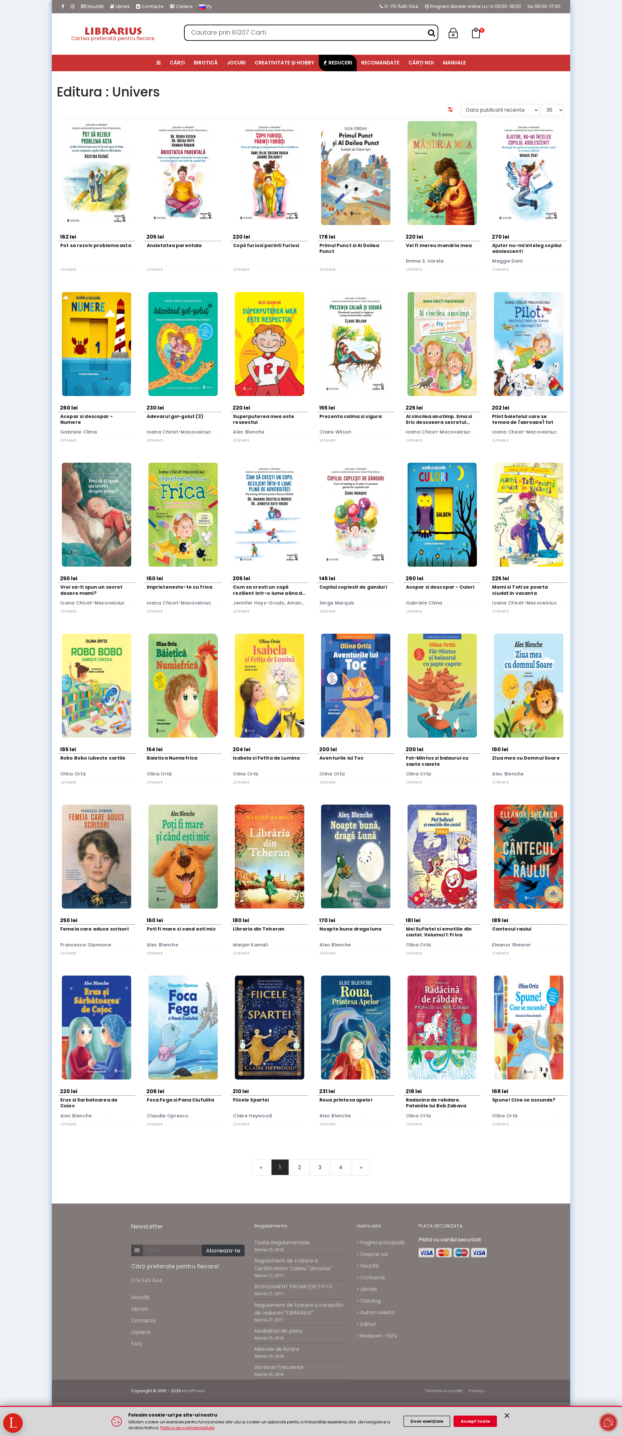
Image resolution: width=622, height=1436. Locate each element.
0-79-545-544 (401, 6)
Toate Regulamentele (282, 1242)
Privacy (476, 1391)
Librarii (122, 6)
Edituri (367, 1324)
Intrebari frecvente (279, 1367)
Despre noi (373, 1254)
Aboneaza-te (223, 1250)
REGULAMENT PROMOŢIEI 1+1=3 (293, 1286)
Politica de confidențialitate (187, 1427)
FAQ (136, 1344)
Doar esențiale (426, 1421)
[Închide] (507, 1415)
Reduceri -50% (378, 1336)
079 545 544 (146, 1280)
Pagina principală (382, 1242)
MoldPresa (193, 1391)
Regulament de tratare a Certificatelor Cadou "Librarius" (293, 1264)
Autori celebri (377, 1312)
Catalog (370, 1301)
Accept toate (475, 1421)
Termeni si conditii (444, 1391)
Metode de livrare (276, 1349)
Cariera (183, 6)
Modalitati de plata (278, 1331)
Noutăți (95, 6)
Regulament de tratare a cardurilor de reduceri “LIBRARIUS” (299, 1309)
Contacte (152, 6)
